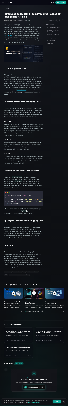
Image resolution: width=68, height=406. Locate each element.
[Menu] (3, 2)
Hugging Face (8, 35)
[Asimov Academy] (8, 2)
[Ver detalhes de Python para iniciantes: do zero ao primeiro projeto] (22, 311)
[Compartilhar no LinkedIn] (56, 20)
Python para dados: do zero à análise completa (34, 302)
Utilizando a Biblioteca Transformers (53, 35)
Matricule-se (61, 2)
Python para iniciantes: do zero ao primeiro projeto (12, 302)
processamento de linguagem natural (19, 274)
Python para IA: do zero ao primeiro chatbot (53, 302)
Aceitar (57, 401)
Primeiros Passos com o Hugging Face (53, 31)
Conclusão (50, 43)
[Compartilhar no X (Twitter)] (63, 20)
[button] (41, 192)
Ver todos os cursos (9, 315)
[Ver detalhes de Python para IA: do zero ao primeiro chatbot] (63, 311)
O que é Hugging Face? (53, 27)
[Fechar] (63, 401)
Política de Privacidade (34, 402)
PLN (6, 274)
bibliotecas (8, 271)
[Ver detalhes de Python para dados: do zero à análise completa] (42, 311)
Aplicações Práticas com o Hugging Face (54, 39)
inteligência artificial (32, 271)
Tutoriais (8, 8)
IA (24, 271)
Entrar (52, 2)
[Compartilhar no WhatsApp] (60, 20)
